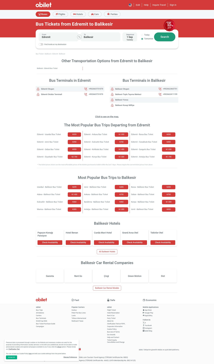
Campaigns (40, 326)
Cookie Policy (112, 329)
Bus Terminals (41, 318)
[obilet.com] (49, 7)
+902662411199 (170, 94)
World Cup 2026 (41, 321)
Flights (61, 14)
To (85, 35)
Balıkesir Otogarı (122, 89)
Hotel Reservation (113, 313)
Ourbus (74, 310)
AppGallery (148, 315)
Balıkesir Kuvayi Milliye (124, 105)
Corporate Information (114, 326)
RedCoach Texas (77, 321)
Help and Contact (113, 337)
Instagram (148, 328)
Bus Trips (39, 310)
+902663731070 (96, 89)
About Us (110, 321)
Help (146, 5)
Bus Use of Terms (113, 332)
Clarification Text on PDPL (116, 324)
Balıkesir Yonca (121, 100)
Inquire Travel (159, 5)
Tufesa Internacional (79, 318)
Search (164, 36)
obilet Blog (148, 331)
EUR (138, 5)
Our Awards (111, 335)
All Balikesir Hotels (107, 251)
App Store (148, 310)
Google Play (148, 313)
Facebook (148, 325)
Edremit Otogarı (47, 89)
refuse (59, 347)
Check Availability (50, 242)
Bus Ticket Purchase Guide (45, 324)
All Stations (40, 313)
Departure (130, 35)
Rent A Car (110, 315)
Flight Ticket (111, 310)
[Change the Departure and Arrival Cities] (79, 37)
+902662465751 (170, 89)
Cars (96, 14)
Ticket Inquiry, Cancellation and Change (115, 341)
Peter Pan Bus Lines (79, 313)
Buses (44, 14)
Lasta (74, 315)
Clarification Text (14, 349)
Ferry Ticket (111, 318)
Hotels (79, 14)
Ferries (114, 14)
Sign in (173, 5)
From (44, 35)
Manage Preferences (70, 357)
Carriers (38, 315)
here (30, 353)
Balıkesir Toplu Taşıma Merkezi (128, 94)
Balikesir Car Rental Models (107, 288)
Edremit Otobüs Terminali (51, 94)
